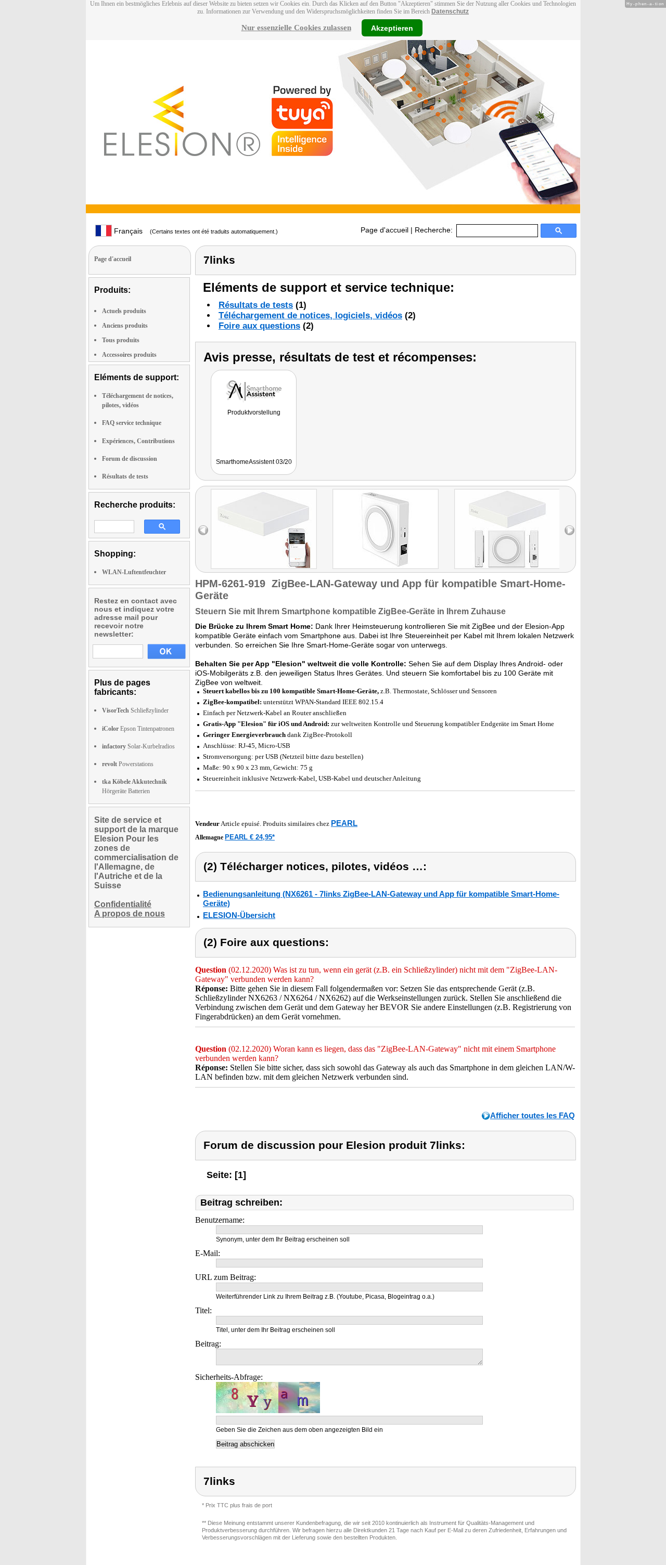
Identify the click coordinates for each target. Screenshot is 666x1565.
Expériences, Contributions (138, 441)
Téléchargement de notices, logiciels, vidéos (310, 315)
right (569, 530)
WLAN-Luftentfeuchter (134, 572)
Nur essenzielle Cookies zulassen (296, 27)
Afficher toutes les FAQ (532, 1115)
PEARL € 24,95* (250, 837)
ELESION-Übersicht (239, 915)
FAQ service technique (131, 422)
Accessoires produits (129, 354)
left (203, 530)
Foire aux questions (259, 326)
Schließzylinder (135, 710)
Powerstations (127, 764)
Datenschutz (450, 11)
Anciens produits (125, 325)
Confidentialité (122, 904)
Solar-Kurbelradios (138, 746)
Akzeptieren (392, 27)
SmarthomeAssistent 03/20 (254, 461)
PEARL (344, 823)
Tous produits (120, 340)
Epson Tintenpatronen (138, 728)
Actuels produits (124, 311)
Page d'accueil (384, 230)
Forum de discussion (129, 458)
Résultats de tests (125, 476)
